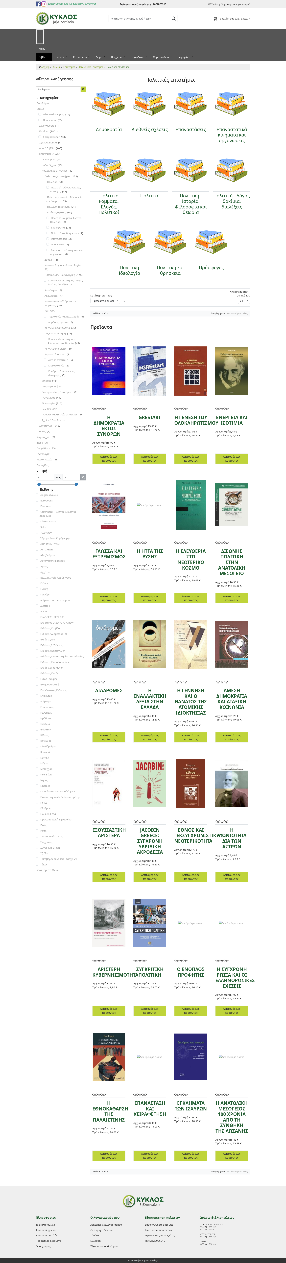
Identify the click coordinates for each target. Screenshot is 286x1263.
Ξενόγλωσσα (46, 125)
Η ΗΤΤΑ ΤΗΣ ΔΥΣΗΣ (150, 554)
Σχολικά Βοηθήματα (53, 420)
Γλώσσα (47, 408)
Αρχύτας (45, 572)
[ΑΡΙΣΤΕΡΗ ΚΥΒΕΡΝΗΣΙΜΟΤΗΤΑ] (108, 923)
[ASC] (123, 301)
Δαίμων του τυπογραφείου (55, 600)
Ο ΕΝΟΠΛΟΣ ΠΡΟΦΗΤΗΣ (191, 972)
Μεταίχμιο (46, 768)
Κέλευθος (45, 740)
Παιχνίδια (117, 57)
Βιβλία (43, 57)
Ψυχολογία (48, 397)
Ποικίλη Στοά (48, 813)
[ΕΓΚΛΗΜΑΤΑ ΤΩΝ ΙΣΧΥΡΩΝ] (190, 1057)
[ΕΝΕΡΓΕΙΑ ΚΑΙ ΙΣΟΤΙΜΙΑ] (231, 371)
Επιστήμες (45, 153)
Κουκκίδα (45, 752)
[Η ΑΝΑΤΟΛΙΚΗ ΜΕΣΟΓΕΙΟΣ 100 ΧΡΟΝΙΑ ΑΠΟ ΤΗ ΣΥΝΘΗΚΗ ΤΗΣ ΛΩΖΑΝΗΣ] (231, 1057)
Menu (42, 48)
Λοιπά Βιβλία (47, 148)
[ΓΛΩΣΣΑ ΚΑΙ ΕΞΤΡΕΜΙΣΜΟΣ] (108, 504)
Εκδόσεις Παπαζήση (51, 667)
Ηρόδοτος (46, 718)
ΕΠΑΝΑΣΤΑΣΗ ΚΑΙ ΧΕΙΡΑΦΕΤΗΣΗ (150, 1108)
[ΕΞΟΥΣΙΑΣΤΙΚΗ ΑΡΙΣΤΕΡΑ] (108, 783)
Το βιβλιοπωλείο (45, 1224)
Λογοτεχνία (46, 425)
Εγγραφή (95, 1240)
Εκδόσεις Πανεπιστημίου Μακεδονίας (62, 656)
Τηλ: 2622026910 (155, 1240)
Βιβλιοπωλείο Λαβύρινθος (55, 577)
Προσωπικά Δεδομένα (48, 1240)
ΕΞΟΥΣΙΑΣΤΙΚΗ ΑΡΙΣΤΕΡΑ (109, 833)
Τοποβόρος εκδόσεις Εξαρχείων (58, 858)
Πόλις (43, 825)
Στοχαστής (46, 842)
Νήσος (44, 780)
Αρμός (44, 566)
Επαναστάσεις (59, 238)
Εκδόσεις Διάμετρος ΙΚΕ (53, 633)
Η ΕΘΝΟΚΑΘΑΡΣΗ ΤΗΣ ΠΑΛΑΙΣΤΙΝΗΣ (110, 1111)
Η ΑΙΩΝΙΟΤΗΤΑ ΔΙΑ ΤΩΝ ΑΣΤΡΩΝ (231, 838)
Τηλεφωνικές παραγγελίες (160, 1235)
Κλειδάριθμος (48, 746)
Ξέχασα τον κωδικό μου (104, 1246)
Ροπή (43, 830)
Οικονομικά (49, 159)
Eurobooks (46, 500)
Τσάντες (60, 57)
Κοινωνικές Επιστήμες (55, 170)
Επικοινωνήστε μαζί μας (159, 1224)
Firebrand (45, 506)
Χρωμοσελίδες (51, 136)
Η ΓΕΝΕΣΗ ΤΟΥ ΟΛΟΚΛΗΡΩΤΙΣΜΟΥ (196, 420)
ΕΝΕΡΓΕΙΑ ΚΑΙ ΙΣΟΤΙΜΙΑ (232, 420)
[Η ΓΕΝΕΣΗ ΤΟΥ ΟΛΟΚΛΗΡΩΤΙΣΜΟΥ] (190, 370)
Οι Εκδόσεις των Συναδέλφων (57, 791)
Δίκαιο (49, 259)
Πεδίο (43, 802)
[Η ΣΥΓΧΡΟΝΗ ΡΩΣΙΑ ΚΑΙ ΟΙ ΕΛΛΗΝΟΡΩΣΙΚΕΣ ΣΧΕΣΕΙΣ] (231, 923)
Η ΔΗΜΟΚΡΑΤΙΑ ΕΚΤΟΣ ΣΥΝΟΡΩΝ (109, 425)
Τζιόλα (44, 853)
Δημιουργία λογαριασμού (236, 4)
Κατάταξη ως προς (101, 295)
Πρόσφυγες (58, 244)
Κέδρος (44, 735)
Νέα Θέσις (46, 774)
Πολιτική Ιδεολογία (58, 206)
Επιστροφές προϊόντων (158, 1230)
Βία (47, 311)
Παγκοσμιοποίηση (55, 333)
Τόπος (43, 864)
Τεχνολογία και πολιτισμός (64, 316)
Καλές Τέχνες (49, 165)
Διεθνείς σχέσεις (57, 212)
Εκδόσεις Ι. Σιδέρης (51, 645)
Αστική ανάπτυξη (58, 359)
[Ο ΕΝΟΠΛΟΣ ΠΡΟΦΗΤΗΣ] (190, 923)
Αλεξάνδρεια (47, 555)
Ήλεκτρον (46, 532)
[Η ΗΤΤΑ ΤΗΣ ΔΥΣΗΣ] (150, 505)
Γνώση (44, 588)
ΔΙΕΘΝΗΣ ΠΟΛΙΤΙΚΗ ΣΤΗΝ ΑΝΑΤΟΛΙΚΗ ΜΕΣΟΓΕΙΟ (231, 562)
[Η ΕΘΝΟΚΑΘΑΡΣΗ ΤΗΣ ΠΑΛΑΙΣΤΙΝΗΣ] (108, 1057)
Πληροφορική (50, 386)
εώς (58, 477)
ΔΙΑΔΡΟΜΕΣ (108, 690)
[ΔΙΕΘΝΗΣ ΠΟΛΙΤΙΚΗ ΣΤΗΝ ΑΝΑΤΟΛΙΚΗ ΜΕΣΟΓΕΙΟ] (231, 504)
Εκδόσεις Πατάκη (50, 673)
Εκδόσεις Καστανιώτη (52, 650)
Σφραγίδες (184, 57)
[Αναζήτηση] (83, 89)
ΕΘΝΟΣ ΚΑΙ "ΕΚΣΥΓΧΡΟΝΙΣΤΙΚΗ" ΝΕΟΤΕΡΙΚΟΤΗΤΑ (198, 835)
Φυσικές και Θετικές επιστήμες (60, 414)
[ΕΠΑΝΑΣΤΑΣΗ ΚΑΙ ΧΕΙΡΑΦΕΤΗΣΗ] (150, 1057)
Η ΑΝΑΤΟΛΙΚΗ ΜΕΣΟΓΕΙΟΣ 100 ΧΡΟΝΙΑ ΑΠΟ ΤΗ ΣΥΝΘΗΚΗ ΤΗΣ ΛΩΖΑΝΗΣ (231, 1117)
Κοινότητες (51, 290)
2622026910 (159, 4)
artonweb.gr (152, 1260)
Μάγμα (44, 763)
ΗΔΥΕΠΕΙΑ (46, 712)
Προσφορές (50, 120)
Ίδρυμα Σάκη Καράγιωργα (55, 538)
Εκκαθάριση (43, 103)
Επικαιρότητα (48, 707)
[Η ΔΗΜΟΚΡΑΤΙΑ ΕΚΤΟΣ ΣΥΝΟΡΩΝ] (108, 371)
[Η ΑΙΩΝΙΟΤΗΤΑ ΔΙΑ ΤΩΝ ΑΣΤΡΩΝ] (231, 783)
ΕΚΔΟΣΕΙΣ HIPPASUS (52, 617)
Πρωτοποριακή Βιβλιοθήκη (56, 819)
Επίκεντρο (46, 695)
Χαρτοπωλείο (161, 57)
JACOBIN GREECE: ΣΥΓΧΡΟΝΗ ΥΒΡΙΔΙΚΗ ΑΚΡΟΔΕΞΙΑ (150, 841)
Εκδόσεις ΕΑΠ (48, 639)
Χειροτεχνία (80, 57)
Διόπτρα (45, 605)
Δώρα (99, 57)
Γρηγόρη (45, 594)
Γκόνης (44, 583)
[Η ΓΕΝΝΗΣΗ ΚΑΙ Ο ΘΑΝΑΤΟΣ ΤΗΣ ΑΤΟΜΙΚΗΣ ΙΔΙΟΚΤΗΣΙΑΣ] (190, 644)
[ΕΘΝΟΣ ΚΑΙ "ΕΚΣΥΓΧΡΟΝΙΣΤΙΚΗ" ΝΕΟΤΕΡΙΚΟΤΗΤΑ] (190, 783)
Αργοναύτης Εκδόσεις (52, 560)
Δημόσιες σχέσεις (58, 322)
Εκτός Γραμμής (48, 678)
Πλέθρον (45, 808)
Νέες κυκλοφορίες (54, 114)
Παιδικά (44, 131)
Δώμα (43, 611)
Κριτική (44, 757)
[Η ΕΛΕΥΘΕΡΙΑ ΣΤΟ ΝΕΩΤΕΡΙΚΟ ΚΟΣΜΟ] (190, 505)
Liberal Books (48, 521)
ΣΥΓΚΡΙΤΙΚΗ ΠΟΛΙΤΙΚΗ (150, 972)
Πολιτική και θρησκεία (64, 233)
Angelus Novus (49, 494)
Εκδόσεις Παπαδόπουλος (54, 662)
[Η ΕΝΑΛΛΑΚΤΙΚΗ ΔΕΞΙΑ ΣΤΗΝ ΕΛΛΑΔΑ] (150, 644)
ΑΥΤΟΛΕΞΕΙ (46, 549)
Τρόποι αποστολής (46, 1235)
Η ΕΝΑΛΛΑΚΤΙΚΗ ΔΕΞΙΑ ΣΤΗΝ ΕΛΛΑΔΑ (149, 698)
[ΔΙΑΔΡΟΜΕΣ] (108, 644)
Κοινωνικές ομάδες (56, 348)
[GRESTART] (150, 370)
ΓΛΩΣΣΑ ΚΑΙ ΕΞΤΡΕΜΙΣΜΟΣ (109, 554)
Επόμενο (237, 313)
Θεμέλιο (45, 723)
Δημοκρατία (58, 227)
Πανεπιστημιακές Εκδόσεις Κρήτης (60, 797)
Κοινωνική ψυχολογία (58, 327)
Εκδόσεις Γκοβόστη (51, 628)
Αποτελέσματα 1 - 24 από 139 (240, 293)
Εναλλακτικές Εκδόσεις (53, 690)
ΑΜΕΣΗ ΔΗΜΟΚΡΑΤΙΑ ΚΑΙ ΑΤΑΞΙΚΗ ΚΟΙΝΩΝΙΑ (231, 698)
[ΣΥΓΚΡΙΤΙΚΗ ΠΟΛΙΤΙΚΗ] (150, 923)
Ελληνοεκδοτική (49, 684)
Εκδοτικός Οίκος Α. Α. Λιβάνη (57, 622)
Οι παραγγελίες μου (101, 1230)
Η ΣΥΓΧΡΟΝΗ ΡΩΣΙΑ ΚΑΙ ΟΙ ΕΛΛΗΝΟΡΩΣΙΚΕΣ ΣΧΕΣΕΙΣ (235, 977)
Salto (43, 527)
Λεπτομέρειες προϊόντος (109, 458)
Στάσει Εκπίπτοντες (51, 836)
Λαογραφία (51, 295)
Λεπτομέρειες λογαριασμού (106, 1224)
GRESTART (150, 417)
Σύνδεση (215, 4)
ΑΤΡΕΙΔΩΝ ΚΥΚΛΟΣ (51, 543)
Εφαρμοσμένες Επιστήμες (57, 392)
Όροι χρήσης (43, 1246)
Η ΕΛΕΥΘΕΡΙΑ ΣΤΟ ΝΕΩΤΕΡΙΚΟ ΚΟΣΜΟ (191, 559)
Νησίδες (45, 785)
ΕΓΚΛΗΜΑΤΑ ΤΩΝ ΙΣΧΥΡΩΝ (191, 1106)
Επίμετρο (45, 701)
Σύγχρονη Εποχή (50, 847)
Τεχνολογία (138, 57)
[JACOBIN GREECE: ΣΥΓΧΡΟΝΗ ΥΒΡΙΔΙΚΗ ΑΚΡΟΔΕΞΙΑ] (150, 783)
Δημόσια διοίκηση (55, 354)
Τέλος (245, 313)
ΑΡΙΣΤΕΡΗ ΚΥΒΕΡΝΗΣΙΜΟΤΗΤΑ (115, 972)
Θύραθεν (45, 729)
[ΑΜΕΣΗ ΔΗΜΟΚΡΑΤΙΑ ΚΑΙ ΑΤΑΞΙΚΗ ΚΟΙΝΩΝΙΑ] (231, 644)
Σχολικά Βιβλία (48, 142)
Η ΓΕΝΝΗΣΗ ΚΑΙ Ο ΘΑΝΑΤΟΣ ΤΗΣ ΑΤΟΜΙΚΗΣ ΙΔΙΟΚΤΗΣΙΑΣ (191, 701)
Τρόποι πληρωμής (46, 1230)
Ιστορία (46, 380)
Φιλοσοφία (48, 403)
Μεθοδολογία (56, 365)
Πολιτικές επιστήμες (58, 176)
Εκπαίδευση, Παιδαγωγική (60, 274)
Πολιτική (52, 181)
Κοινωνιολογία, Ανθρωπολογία (63, 265)
